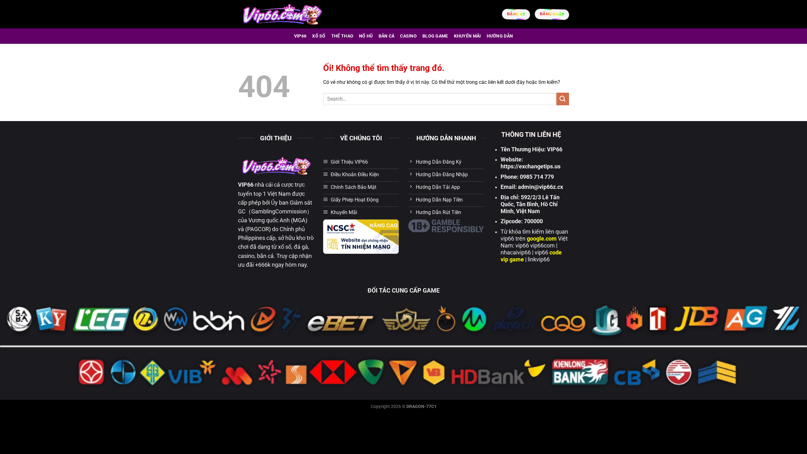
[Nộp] (562, 99)
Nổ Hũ (366, 36)
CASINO (408, 36)
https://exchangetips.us (530, 166)
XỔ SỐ (318, 36)
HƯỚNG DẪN (500, 36)
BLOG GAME (435, 36)
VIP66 (300, 36)
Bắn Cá (387, 36)
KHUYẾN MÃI (467, 36)
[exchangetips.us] (281, 14)
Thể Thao (342, 36)
